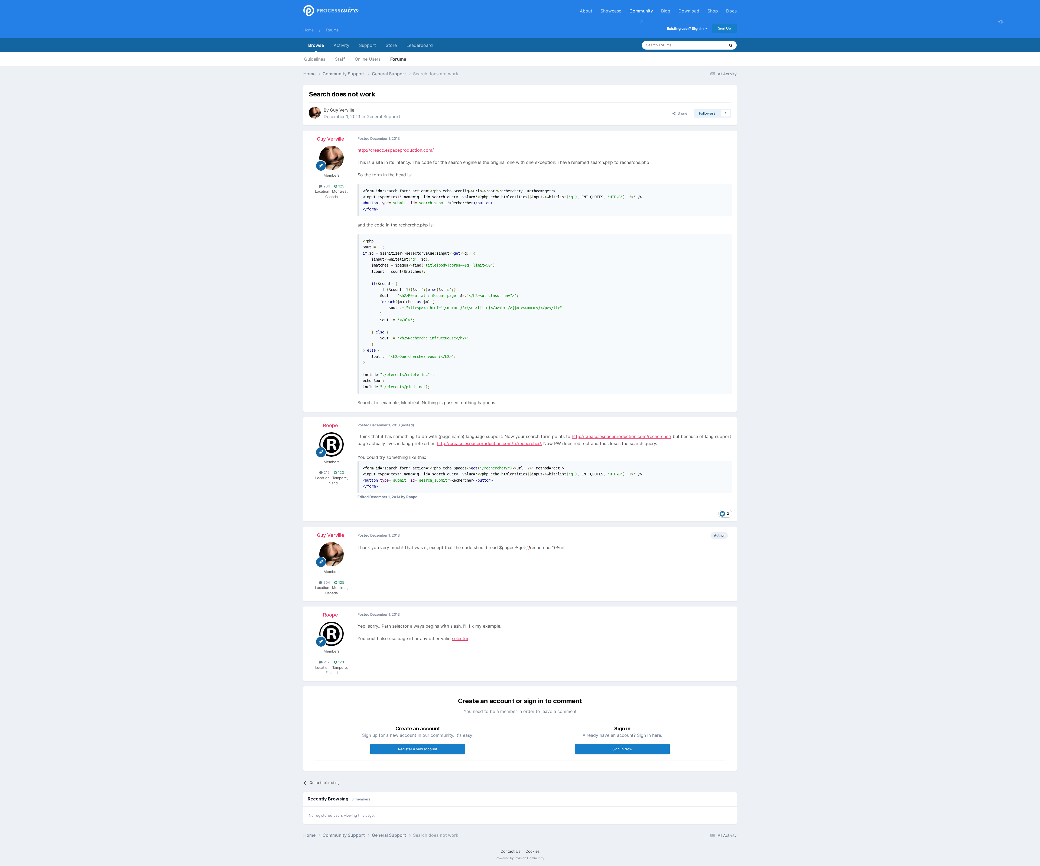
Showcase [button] (610, 11)
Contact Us (510, 851)
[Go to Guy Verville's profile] (315, 113)
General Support (383, 116)
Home (308, 30)
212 (326, 472)
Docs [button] (731, 11)
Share (681, 113)
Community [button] (641, 11)
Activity (341, 45)
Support (367, 45)
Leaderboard (420, 45)
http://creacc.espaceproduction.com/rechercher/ (621, 436)
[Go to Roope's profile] (331, 444)
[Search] (731, 45)
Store (391, 45)
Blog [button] (665, 11)
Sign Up (724, 28)
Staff (340, 59)
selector (460, 638)
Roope (330, 425)
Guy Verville (342, 110)
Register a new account (417, 749)
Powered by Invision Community (520, 858)
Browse (316, 45)
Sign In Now (622, 749)
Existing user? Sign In (686, 28)
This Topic (709, 45)
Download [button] (688, 11)
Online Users (368, 59)
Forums (332, 30)
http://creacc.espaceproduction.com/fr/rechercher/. (489, 443)
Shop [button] (712, 11)
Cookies (532, 851)
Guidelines (314, 59)
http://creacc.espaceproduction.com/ (396, 150)
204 (326, 186)
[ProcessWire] (330, 11)
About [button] (586, 11)
